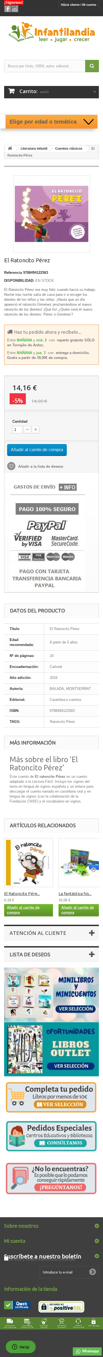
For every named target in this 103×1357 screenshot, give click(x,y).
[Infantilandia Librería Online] (51, 33)
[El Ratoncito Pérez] (28, 862)
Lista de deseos (30, 954)
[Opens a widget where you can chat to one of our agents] (20, 1347)
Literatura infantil (34, 149)
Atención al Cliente (38, 933)
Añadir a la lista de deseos (40, 466)
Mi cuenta (14, 1241)
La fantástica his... (75, 893)
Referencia (13, 273)
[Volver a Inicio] (10, 148)
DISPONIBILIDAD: (19, 280)
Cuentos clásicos (68, 149)
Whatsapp (90, 1351)
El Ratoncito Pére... (22, 893)
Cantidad (19, 421)
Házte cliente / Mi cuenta (78, 4)
